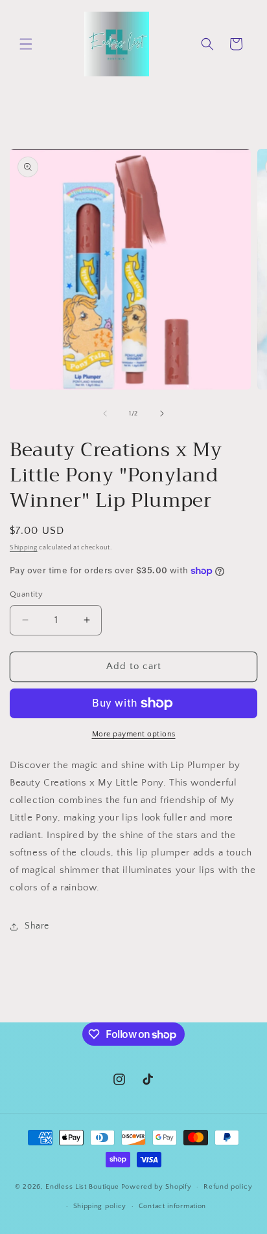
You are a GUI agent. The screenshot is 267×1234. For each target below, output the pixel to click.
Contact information (172, 1206)
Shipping (24, 547)
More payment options (134, 734)
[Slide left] (105, 413)
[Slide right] (162, 413)
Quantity (26, 594)
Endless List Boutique (82, 1187)
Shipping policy (100, 1206)
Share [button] (37, 926)
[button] (26, 44)
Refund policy (227, 1187)
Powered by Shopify (156, 1187)
